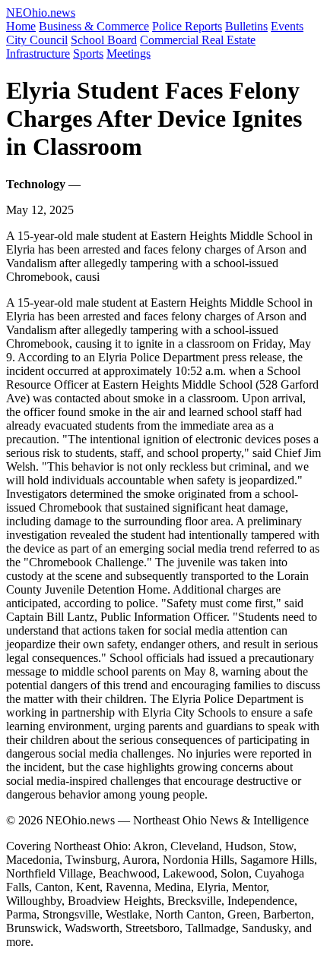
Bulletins (246, 26)
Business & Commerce (94, 26)
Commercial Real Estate (198, 39)
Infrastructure (38, 53)
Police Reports (187, 26)
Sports (88, 53)
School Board (104, 39)
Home (21, 26)
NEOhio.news (40, 12)
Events (287, 26)
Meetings (128, 53)
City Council (37, 39)
